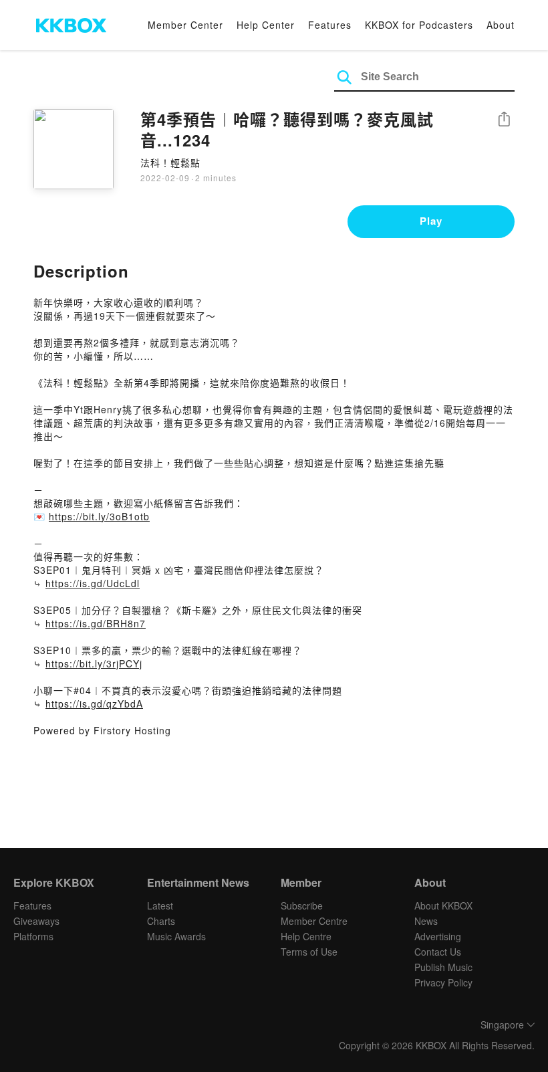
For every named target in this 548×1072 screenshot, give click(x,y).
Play (431, 220)
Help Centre (306, 936)
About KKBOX (443, 905)
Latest (160, 905)
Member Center (185, 24)
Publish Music (443, 967)
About (501, 24)
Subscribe (302, 905)
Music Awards (176, 936)
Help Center (266, 24)
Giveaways (36, 921)
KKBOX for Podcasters (419, 24)
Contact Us (437, 951)
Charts (161, 921)
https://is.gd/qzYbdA (94, 703)
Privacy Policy (443, 982)
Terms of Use (309, 951)
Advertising (437, 936)
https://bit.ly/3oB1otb (99, 516)
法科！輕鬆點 (170, 162)
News (426, 921)
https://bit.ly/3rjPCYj (93, 663)
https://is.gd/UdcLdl (92, 583)
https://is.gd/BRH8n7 (95, 623)
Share (504, 120)
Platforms (33, 936)
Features (330, 24)
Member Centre (314, 921)
